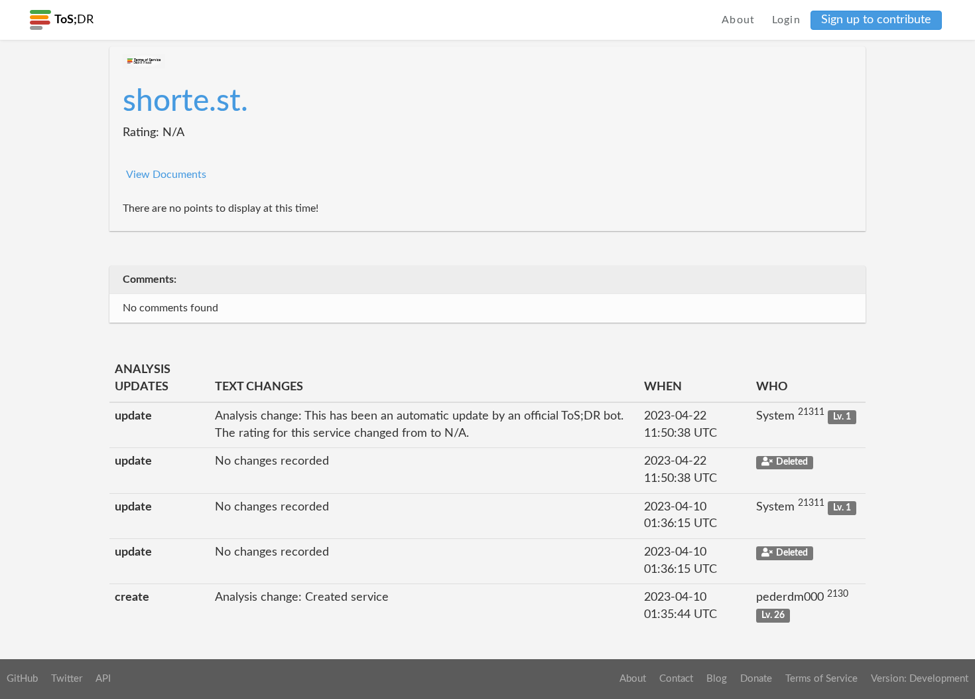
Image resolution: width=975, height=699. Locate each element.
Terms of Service (821, 679)
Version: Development (919, 679)
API (103, 679)
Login (786, 20)
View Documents (166, 174)
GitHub (22, 679)
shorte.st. (185, 101)
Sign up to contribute (876, 20)
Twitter (66, 679)
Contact (676, 679)
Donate (756, 679)
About (738, 20)
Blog (716, 679)
